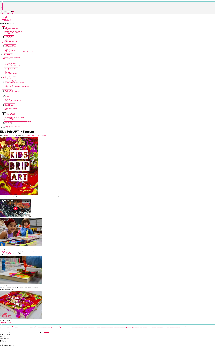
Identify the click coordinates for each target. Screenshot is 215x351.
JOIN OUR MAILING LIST (8, 13)
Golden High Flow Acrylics (7, 252)
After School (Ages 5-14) (10, 44)
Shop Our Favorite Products (10, 39)
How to (32, 135)
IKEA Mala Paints (9, 253)
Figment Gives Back (9, 35)
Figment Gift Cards (8, 36)
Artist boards (4, 251)
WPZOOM (46, 332)
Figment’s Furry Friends (10, 33)
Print (10, 322)
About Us (6, 27)
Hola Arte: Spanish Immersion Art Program (14, 48)
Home (3, 26)
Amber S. (7, 135)
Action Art (28, 135)
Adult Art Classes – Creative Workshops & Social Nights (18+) (18, 51)
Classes (4, 42)
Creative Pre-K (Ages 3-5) (10, 45)
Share (4, 322)
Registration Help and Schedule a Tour (13, 31)
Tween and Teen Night (9, 50)
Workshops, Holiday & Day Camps (12, 57)
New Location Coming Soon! (11, 28)
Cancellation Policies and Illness (11, 32)
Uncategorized (42, 135)
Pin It (7, 322)
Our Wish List (7, 37)
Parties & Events (6, 58)
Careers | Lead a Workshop (10, 41)
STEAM (37, 135)
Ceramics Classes (8, 53)
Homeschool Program (9, 49)
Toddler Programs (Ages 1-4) (11, 46)
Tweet (1, 322)
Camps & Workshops (7, 54)
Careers (6, 40)
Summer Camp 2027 (9, 55)
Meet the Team (7, 29)
